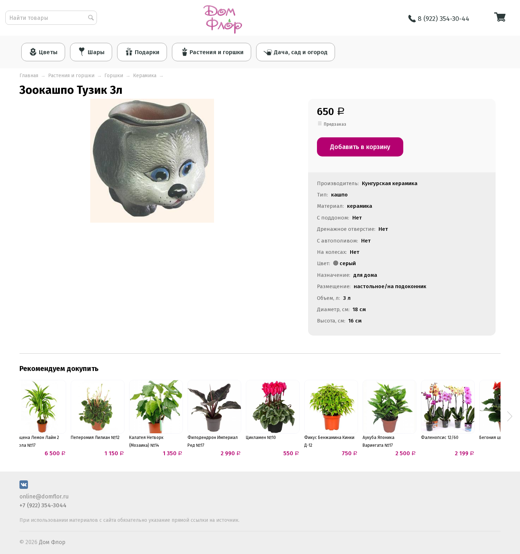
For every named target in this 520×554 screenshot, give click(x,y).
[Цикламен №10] (272, 406)
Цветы (48, 52)
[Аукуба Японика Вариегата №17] (389, 406)
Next (509, 416)
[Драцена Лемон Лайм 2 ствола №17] (39, 406)
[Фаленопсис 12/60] (447, 406)
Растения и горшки (217, 52)
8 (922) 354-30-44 (443, 19)
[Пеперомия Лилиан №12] (97, 406)
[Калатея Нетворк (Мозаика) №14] (156, 406)
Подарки (147, 52)
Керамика (144, 76)
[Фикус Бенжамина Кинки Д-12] (331, 406)
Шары (96, 52)
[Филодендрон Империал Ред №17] (214, 406)
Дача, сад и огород (301, 52)
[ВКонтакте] (23, 487)
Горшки (113, 76)
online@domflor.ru (44, 496)
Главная (28, 76)
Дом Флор (52, 542)
